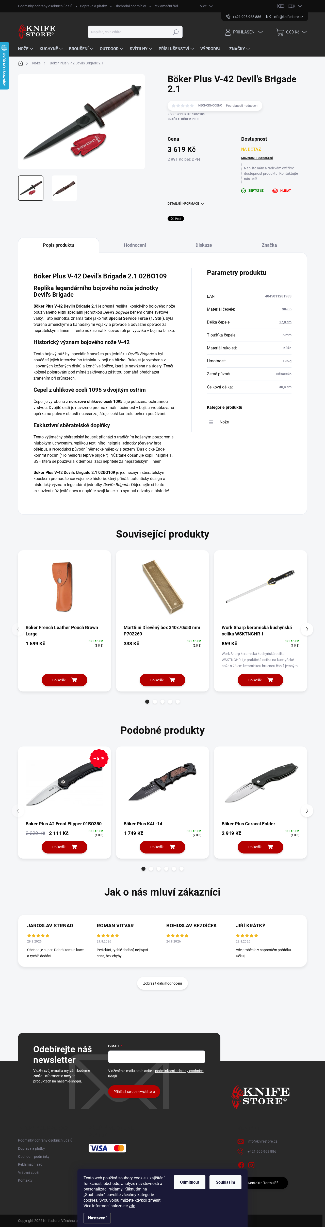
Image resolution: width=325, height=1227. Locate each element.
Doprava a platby (93, 6)
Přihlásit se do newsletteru (134, 1092)
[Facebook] (241, 1164)
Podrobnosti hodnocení (242, 106)
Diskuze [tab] (204, 245)
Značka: (183, 119)
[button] (147, 702)
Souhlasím (225, 1182)
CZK (291, 6)
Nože (224, 422)
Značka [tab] (269, 245)
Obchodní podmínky (130, 6)
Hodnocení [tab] (135, 245)
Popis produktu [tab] (58, 245)
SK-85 (286, 309)
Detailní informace (183, 203)
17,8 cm (285, 322)
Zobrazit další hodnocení (162, 983)
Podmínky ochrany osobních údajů (45, 6)
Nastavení (97, 1218)
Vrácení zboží (28, 1172)
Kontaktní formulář (263, 1183)
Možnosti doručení (257, 158)
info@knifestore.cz (262, 1141)
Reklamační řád (166, 6)
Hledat (176, 32)
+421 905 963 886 (262, 1151)
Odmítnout (189, 1182)
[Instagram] (251, 1164)
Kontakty (25, 1180)
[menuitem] (26, 49)
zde (132, 1205)
